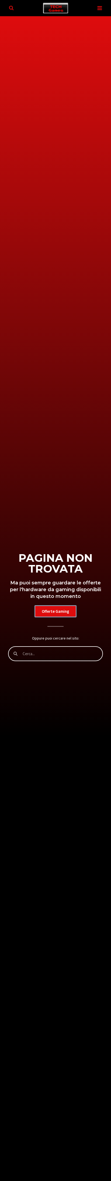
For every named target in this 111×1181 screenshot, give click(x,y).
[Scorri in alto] (103, 1154)
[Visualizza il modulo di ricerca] (11, 8)
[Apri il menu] (100, 8)
